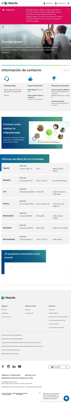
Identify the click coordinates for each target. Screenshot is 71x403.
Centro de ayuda (29, 313)
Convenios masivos (6, 316)
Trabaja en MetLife (53, 313)
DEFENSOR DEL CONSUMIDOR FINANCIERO (12, 339)
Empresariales (4, 313)
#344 (40, 99)
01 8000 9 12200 (33, 99)
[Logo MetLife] (8, 298)
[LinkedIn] (14, 366)
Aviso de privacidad (53, 324)
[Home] (3, 27)
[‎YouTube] (19, 366)
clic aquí (35, 21)
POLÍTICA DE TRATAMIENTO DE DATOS (10, 350)
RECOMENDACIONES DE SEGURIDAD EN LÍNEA (17, 378)
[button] (2, 3)
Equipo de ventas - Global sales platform (59, 316)
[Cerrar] (68, 9)
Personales (4, 309)
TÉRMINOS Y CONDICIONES (10, 375)
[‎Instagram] (8, 366)
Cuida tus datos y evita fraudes (56, 327)
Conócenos (51, 309)
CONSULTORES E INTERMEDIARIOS (10, 353)
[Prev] (64, 70)
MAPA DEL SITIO (30, 375)
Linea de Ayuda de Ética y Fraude (57, 320)
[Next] (69, 70)
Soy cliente (28, 309)
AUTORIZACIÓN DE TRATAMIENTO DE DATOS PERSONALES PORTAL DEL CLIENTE (21, 342)
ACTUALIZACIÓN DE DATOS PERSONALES (11, 335)
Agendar (6, 95)
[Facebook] (2, 366)
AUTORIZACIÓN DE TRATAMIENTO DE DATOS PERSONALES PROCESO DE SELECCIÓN (22, 346)
